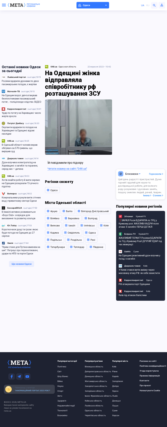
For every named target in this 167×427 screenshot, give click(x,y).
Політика (61, 366)
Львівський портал (16, 77)
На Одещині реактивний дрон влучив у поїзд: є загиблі (139, 257)
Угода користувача (146, 371)
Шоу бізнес (62, 376)
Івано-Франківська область (91, 396)
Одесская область (67, 66)
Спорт (60, 391)
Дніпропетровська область (91, 371)
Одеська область (91, 410)
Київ (145, 266)
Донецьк (116, 401)
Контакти (144, 380)
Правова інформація (146, 376)
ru (147, 5)
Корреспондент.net (16, 109)
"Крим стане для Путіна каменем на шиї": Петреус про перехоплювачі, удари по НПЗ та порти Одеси (21, 250)
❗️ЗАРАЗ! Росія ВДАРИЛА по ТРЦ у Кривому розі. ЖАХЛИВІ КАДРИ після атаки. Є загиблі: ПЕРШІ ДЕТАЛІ (139, 223)
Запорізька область (91, 391)
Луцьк (115, 406)
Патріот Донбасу (15, 123)
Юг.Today (12, 225)
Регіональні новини (33, 5)
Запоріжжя (117, 381)
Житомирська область (91, 381)
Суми (136, 251)
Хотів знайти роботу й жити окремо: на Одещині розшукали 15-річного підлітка (21, 183)
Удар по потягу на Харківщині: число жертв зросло (21, 114)
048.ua (10, 141)
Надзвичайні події (63, 406)
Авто (59, 396)
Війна (60, 381)
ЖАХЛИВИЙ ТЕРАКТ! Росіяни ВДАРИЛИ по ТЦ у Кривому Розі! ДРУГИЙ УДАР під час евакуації (140, 241)
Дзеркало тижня (15, 158)
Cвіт (59, 371)
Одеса (149, 280)
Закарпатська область (91, 386)
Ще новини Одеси (21, 263)
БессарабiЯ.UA (14, 208)
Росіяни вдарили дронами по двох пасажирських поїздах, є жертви (20, 83)
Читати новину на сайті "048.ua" (67, 168)
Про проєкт (145, 385)
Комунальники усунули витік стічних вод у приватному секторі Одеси (21, 199)
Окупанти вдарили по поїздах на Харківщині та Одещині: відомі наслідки (19, 130)
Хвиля (10, 243)
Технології (62, 410)
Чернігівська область (91, 415)
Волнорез (12, 193)
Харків (115, 376)
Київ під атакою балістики (133, 295)
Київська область (91, 401)
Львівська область (91, 406)
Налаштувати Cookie (150, 390)
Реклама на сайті (146, 361)
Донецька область (91, 376)
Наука (60, 386)
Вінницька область (91, 366)
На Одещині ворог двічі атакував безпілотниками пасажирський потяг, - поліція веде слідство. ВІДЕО (21, 98)
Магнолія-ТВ (13, 91)
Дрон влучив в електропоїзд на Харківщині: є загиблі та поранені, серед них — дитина (20, 165)
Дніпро (115, 386)
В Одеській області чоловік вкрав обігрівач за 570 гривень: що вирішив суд (20, 148)
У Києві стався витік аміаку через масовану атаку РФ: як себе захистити (139, 271)
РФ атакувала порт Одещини (134, 284)
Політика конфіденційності (146, 366)
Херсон (115, 415)
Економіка (62, 415)
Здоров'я (61, 401)
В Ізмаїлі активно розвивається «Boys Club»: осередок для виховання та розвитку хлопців (19, 215)
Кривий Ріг (141, 216)
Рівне (114, 371)
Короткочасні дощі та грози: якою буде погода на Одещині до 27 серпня (20, 232)
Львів (115, 396)
